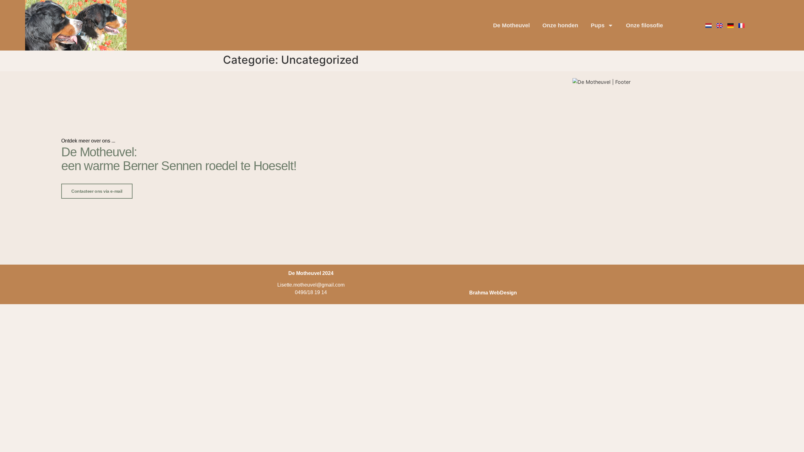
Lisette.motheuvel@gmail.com (311, 285)
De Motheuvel (511, 25)
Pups (598, 25)
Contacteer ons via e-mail (96, 191)
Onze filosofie (644, 25)
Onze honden (560, 25)
